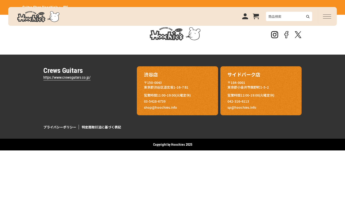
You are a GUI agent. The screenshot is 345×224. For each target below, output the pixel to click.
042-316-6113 (238, 101)
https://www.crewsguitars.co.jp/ (67, 77)
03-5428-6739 (154, 101)
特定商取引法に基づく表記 (101, 127)
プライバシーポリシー (59, 127)
